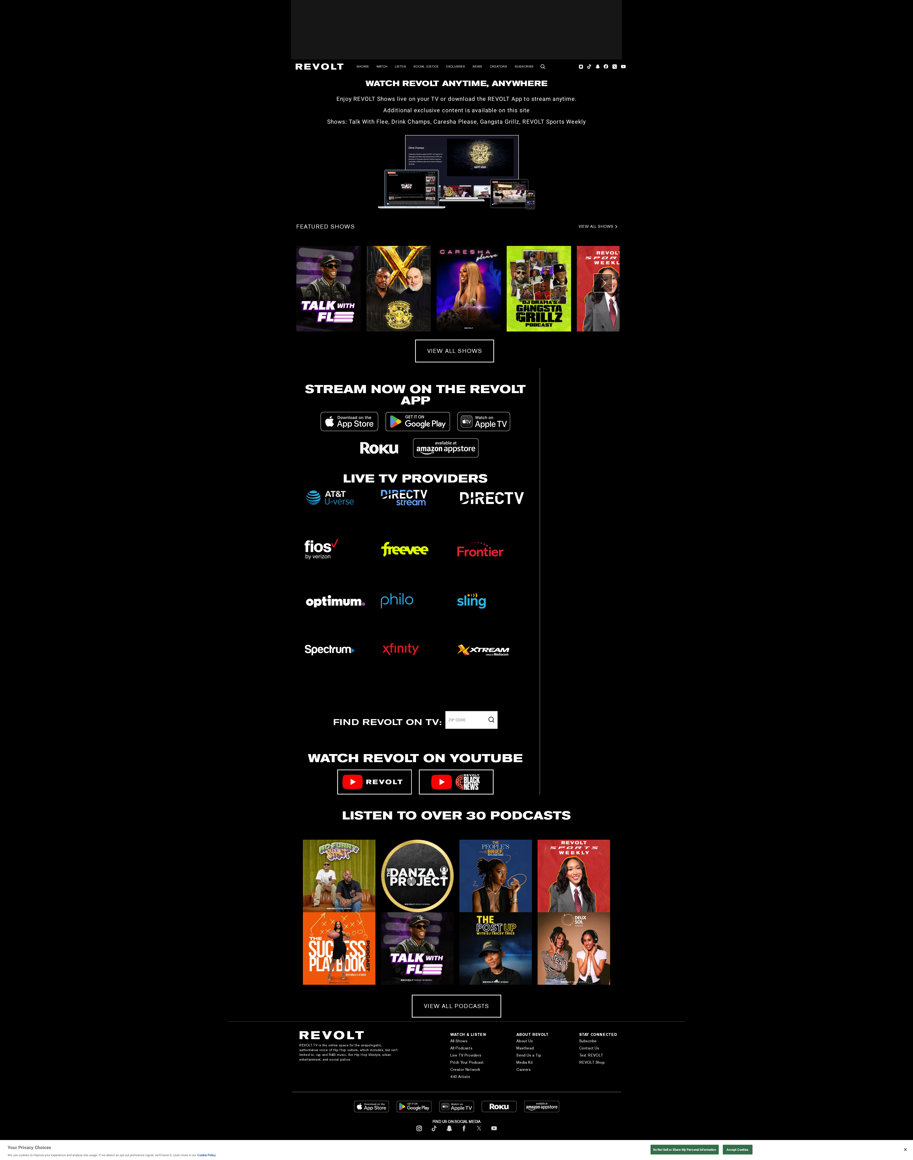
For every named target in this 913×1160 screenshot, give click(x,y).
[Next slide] (602, 282)
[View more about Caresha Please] (469, 288)
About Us (524, 1040)
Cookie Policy (206, 1155)
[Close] (905, 1149)
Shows (363, 66)
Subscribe (524, 66)
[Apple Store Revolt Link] (349, 421)
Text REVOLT (591, 1055)
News (477, 66)
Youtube (623, 67)
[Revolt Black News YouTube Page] (456, 782)
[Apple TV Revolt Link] (483, 421)
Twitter (614, 66)
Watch (381, 66)
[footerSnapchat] (449, 1132)
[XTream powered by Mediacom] (491, 650)
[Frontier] (491, 549)
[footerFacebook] (464, 1132)
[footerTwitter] (479, 1132)
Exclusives (455, 66)
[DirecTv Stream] (415, 497)
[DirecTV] (491, 497)
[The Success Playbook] (339, 948)
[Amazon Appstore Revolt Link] (446, 448)
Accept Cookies (738, 1149)
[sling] (491, 601)
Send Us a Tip (528, 1055)
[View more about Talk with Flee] (328, 288)
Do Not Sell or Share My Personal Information (684, 1149)
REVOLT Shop (592, 1062)
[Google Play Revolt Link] (417, 421)
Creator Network (465, 1069)
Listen (400, 66)
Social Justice (426, 66)
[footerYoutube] (494, 1132)
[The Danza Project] (417, 876)
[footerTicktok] (434, 1132)
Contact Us (589, 1048)
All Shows (458, 1040)
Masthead (525, 1048)
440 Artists (460, 1076)
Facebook (606, 66)
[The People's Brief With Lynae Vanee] (495, 876)
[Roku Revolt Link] (379, 448)
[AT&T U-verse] (339, 497)
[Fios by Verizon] (339, 549)
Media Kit (524, 1062)
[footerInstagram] (419, 1132)
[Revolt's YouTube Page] (374, 782)
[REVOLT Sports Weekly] (574, 876)
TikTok (589, 66)
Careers (523, 1069)
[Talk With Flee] (417, 948)
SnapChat (597, 66)
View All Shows (596, 226)
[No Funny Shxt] (339, 876)
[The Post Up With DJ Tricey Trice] (495, 948)
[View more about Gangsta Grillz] (539, 288)
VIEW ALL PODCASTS (456, 1006)
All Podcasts (461, 1048)
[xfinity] (415, 650)
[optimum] (339, 601)
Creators (498, 66)
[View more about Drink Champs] (398, 288)
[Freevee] (415, 549)
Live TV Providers (465, 1055)
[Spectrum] (339, 650)
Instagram (581, 66)
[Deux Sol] (574, 948)
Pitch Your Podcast (467, 1062)
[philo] (415, 601)
